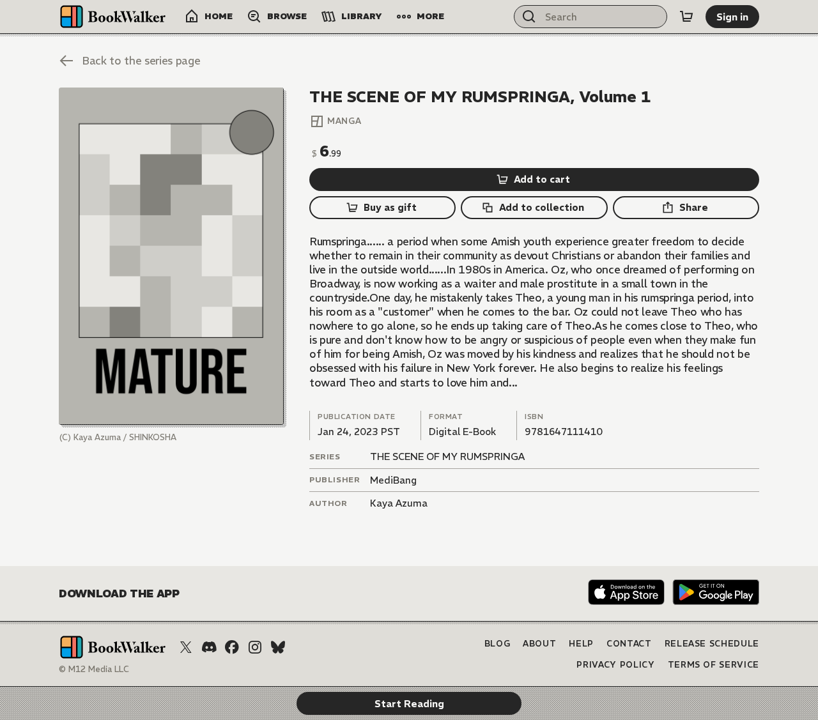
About (539, 644)
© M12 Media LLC (94, 669)
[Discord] (209, 647)
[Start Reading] (171, 256)
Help (581, 644)
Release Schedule (712, 644)
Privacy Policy (615, 665)
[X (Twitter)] (186, 647)
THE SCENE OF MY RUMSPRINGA (447, 456)
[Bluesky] (278, 647)
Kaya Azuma (399, 503)
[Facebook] (232, 647)
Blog (497, 644)
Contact (629, 644)
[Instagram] (255, 647)
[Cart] (686, 17)
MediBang (393, 480)
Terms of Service (713, 665)
